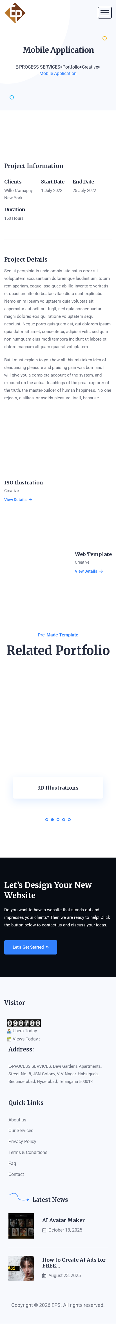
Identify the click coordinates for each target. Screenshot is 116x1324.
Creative (11, 491)
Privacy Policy (22, 1141)
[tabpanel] (58, 745)
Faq (12, 1163)
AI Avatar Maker (63, 1220)
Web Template (93, 554)
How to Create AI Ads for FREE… (74, 1263)
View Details (15, 500)
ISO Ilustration (23, 482)
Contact (16, 1174)
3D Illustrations (58, 788)
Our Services (20, 1130)
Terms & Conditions (27, 1152)
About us (17, 1120)
